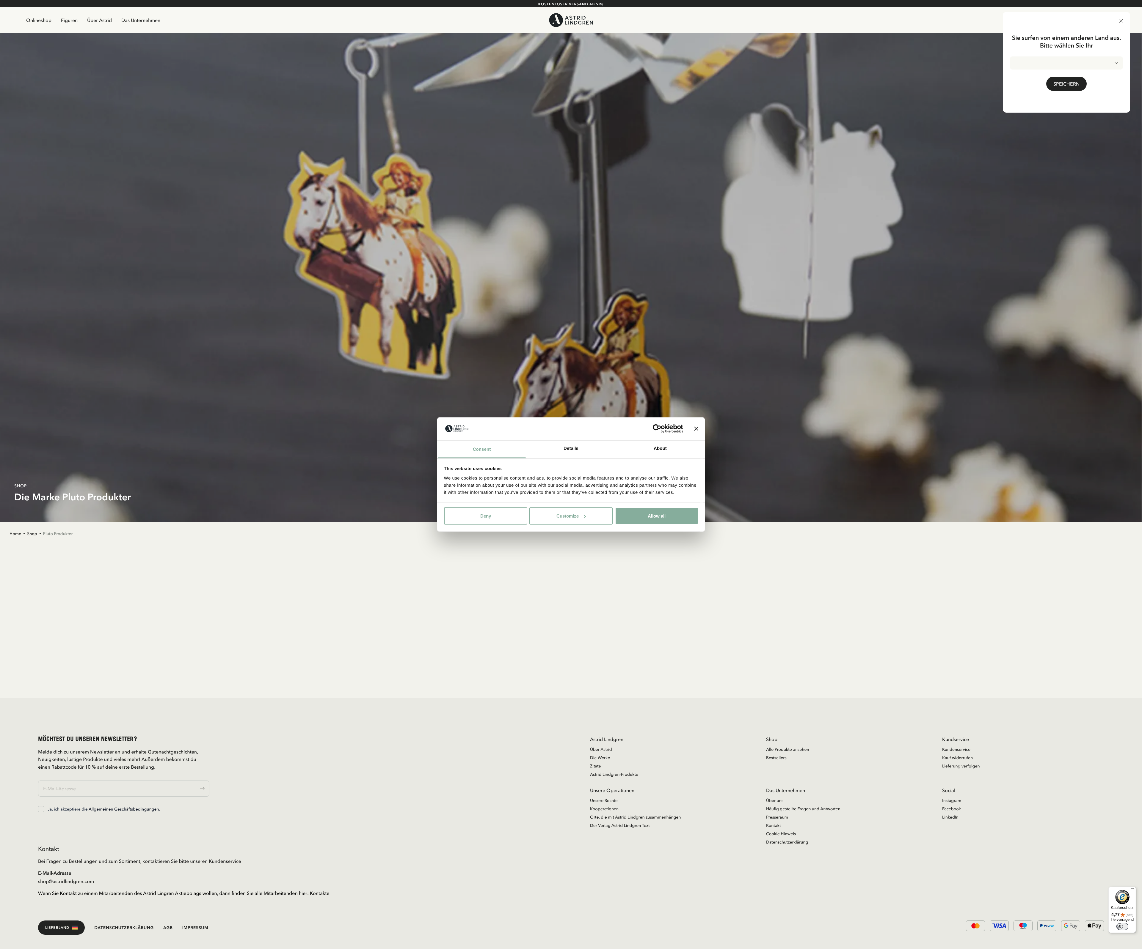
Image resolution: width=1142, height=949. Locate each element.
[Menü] (1132, 890)
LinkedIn (950, 817)
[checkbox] (41, 809)
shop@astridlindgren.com (66, 881)
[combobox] (1066, 63)
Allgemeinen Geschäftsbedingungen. (124, 809)
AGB (168, 927)
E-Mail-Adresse (54, 873)
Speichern (1066, 84)
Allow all (657, 515)
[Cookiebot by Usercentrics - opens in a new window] (657, 428)
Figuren (69, 20)
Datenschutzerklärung (787, 842)
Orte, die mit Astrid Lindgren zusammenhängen (635, 817)
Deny (485, 515)
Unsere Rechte (604, 800)
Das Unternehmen (140, 20)
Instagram (951, 800)
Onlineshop (38, 20)
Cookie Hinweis (781, 833)
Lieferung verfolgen (961, 766)
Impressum (195, 927)
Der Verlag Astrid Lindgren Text (620, 825)
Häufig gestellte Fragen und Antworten (803, 808)
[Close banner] (696, 429)
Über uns (774, 800)
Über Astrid (99, 20)
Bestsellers (776, 757)
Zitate (595, 766)
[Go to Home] (570, 20)
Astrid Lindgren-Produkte (614, 774)
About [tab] (660, 448)
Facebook (951, 808)
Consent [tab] (482, 449)
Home (15, 533)
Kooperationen (604, 808)
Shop (32, 533)
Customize (567, 515)
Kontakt (773, 825)
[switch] (1122, 926)
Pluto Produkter (58, 533)
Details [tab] (571, 448)
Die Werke (600, 757)
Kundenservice (956, 749)
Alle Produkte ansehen (787, 749)
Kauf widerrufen (957, 757)
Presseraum (777, 817)
